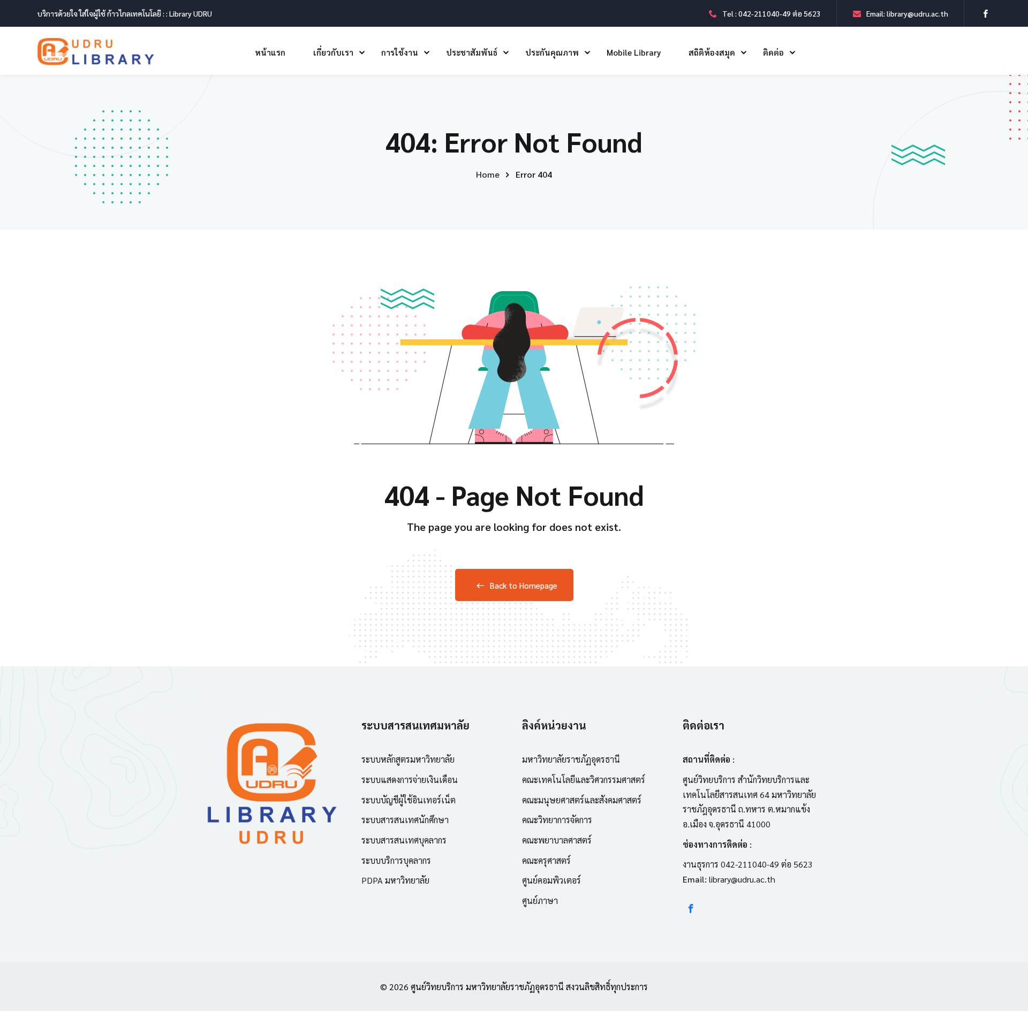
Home (488, 174)
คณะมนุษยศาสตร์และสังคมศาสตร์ (581, 799)
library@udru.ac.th (742, 879)
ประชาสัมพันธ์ (471, 52)
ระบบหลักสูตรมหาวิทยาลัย (408, 759)
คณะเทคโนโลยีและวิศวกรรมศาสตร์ (583, 779)
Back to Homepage (523, 585)
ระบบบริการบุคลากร (396, 860)
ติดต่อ (773, 52)
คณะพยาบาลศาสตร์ (557, 840)
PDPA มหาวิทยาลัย (395, 880)
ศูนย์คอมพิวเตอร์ (551, 880)
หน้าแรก (270, 52)
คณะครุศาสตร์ (546, 860)
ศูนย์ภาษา (540, 900)
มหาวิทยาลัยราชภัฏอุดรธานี (571, 759)
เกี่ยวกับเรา (333, 52)
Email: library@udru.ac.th (907, 13)
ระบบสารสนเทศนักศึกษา (405, 819)
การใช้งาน (399, 52)
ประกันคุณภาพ (552, 52)
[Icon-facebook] (691, 908)
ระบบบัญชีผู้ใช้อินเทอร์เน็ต (408, 799)
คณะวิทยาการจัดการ (557, 819)
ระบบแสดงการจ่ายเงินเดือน (409, 779)
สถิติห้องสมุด (712, 52)
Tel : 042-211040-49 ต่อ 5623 (771, 13)
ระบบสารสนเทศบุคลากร (404, 840)
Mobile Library (634, 52)
